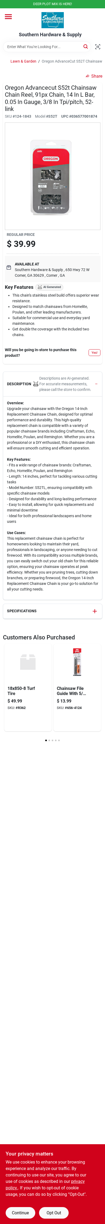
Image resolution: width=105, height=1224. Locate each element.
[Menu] (8, 16)
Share (96, 76)
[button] (52, 384)
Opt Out (54, 1212)
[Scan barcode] (97, 46)
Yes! (94, 353)
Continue (20, 1212)
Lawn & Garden (23, 61)
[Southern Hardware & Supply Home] (52, 20)
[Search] (86, 46)
